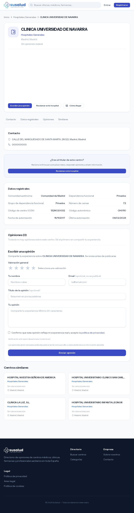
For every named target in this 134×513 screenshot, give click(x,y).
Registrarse (122, 5)
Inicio (6, 17)
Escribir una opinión (20, 105)
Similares (63, 119)
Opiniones (48, 119)
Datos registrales (29, 119)
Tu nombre (14, 276)
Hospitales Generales (24, 17)
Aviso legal (9, 481)
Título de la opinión (24, 290)
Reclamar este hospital (47, 105)
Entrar (107, 5)
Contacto (11, 119)
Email (85, 276)
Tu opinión (13, 304)
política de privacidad (92, 332)
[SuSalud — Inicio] (14, 5)
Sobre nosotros (111, 454)
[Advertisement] (67, 77)
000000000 (19, 144)
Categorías (76, 459)
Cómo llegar (75, 105)
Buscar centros (78, 454)
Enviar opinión (67, 352)
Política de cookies (14, 486)
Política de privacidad (15, 476)
